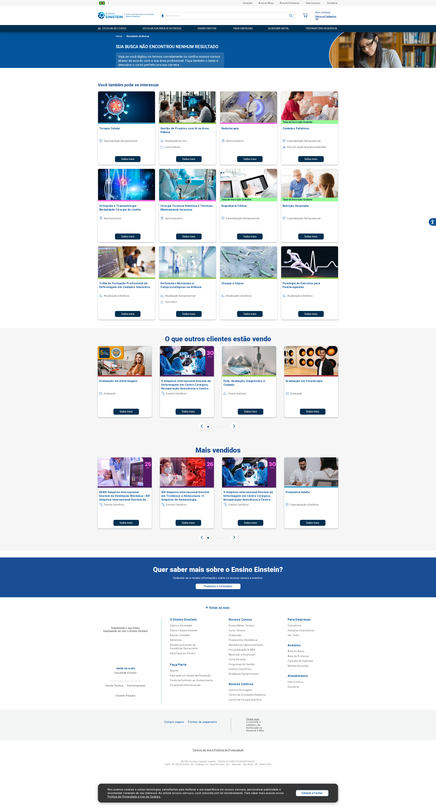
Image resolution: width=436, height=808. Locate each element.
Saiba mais (127, 159)
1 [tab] (208, 427)
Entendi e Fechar (312, 793)
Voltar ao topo (219, 607)
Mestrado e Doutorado (242, 654)
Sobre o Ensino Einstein (184, 630)
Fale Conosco (313, 3)
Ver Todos (294, 635)
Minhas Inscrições (298, 666)
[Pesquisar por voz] (162, 15)
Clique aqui (252, 719)
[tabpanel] (125, 381)
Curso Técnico (237, 630)
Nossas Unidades (180, 635)
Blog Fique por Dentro (183, 653)
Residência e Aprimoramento (246, 645)
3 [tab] (214, 427)
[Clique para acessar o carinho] (305, 15)
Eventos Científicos (240, 669)
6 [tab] (223, 427)
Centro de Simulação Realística (247, 694)
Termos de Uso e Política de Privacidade (218, 750)
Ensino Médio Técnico (241, 625)
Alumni (174, 670)
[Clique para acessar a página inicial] (125, 19)
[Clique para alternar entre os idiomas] (105, 3)
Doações (247, 3)
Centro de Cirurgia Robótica (245, 699)
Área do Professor (289, 3)
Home (119, 36)
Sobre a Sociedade (181, 625)
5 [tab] (220, 427)
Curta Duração (237, 659)
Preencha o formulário (218, 586)
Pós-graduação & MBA (242, 649)
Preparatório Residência (243, 640)
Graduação (235, 635)
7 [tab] (226, 427)
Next (234, 426)
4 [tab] (217, 427)
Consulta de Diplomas (300, 661)
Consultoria (294, 625)
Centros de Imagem (240, 690)
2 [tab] (211, 427)
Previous (201, 426)
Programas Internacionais (185, 685)
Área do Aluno (266, 3)
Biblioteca (176, 640)
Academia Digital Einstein (244, 674)
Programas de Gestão (241, 664)
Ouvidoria (332, 3)
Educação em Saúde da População (190, 675)
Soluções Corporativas (301, 630)
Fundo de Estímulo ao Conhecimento (191, 680)
